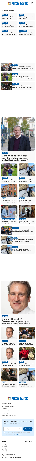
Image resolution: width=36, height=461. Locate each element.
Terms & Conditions (8, 406)
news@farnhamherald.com (13, 457)
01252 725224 (11, 454)
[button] (4, 3)
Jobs (3, 412)
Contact (4, 408)
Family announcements (9, 416)
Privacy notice (18, 434)
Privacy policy (6, 410)
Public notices (6, 414)
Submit (27, 429)
